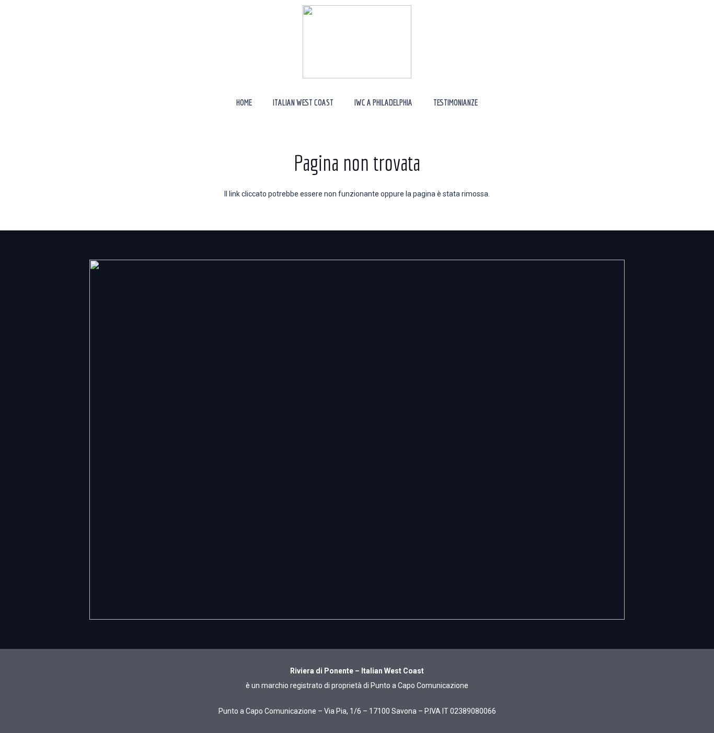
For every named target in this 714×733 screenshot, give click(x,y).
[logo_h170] (357, 41)
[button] (341, 102)
